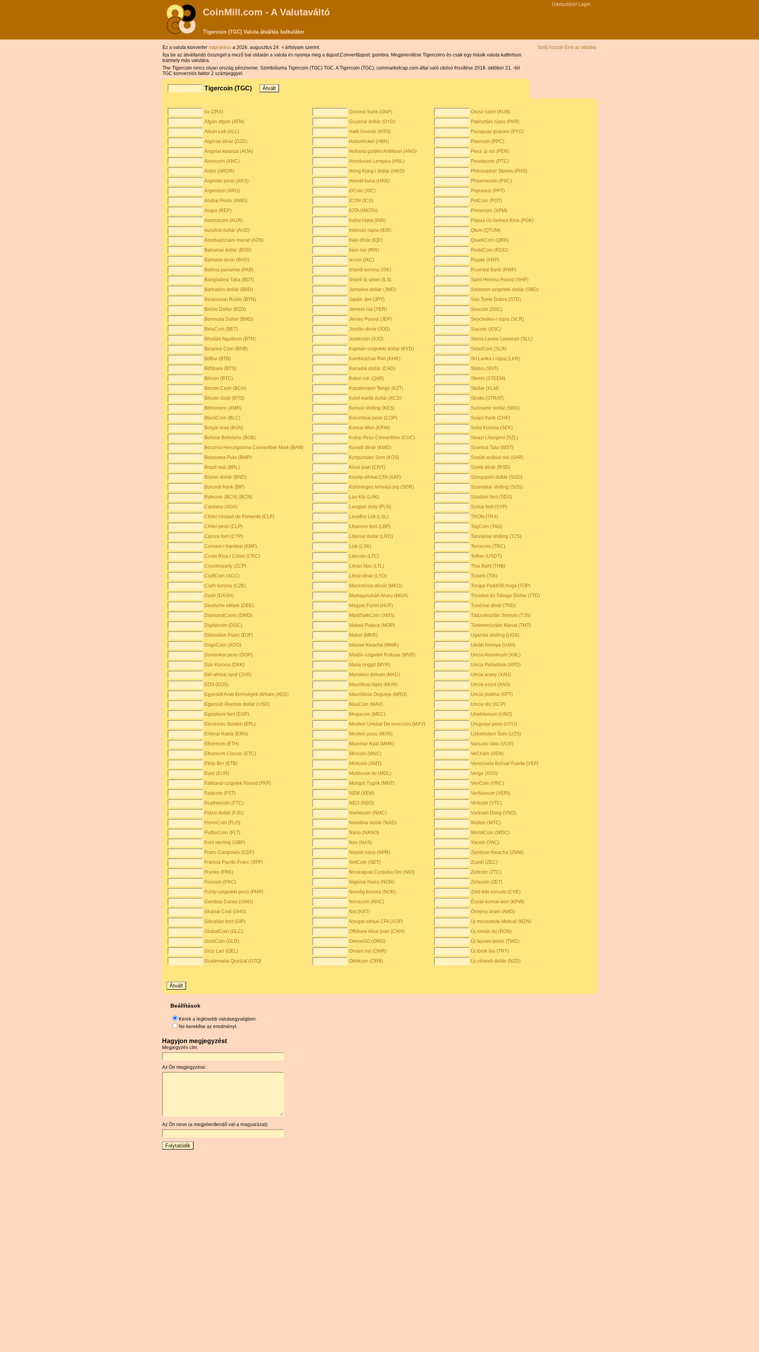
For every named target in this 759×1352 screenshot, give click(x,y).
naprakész (220, 47)
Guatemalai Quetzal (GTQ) (232, 961)
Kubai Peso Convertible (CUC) (382, 437)
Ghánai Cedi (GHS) (225, 911)
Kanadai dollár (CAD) (372, 368)
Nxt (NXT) (359, 911)
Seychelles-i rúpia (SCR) (497, 319)
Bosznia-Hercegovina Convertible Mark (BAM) (254, 447)
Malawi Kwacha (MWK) (374, 645)
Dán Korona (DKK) (224, 665)
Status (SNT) (484, 368)
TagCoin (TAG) (486, 526)
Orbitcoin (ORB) (366, 961)
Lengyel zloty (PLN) (370, 507)
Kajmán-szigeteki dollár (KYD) (381, 349)
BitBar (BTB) (217, 358)
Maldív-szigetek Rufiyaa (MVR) (382, 655)
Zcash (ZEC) (484, 862)
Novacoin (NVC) (366, 901)
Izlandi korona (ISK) (370, 270)
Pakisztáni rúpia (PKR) (495, 121)
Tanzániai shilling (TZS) (496, 536)
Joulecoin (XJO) (366, 339)
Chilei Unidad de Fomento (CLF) (239, 516)
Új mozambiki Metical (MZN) (501, 921)
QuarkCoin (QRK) (490, 240)
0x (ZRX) (213, 112)
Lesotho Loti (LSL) (369, 516)
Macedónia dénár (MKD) (375, 586)
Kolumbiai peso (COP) (373, 418)
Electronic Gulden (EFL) (230, 724)
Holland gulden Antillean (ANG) (383, 151)
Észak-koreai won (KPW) (497, 901)
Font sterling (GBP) (224, 842)
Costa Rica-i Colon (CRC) (232, 556)
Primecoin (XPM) (489, 210)
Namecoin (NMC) (368, 813)
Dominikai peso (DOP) (228, 655)
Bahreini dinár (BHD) (226, 260)
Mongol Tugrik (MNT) (372, 783)
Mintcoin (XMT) (365, 763)
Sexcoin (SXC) (486, 309)
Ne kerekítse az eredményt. (208, 1026)
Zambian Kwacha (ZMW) (497, 852)
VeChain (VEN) (487, 753)
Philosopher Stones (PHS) (499, 171)
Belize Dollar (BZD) (225, 309)
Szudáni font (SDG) (491, 497)
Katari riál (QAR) (366, 378)
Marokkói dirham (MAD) (374, 674)
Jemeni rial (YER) (368, 309)
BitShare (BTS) (220, 368)
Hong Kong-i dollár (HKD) (376, 171)
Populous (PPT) (488, 191)
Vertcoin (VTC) (486, 803)
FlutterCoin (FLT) (222, 832)
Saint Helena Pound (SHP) (500, 279)
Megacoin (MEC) (367, 714)
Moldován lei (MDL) (370, 773)
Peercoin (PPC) (487, 141)
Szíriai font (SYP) (489, 507)
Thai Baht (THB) (488, 566)
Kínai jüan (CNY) (367, 467)
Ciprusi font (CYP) (223, 536)
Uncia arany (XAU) (491, 674)
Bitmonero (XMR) (223, 408)
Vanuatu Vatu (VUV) (492, 744)
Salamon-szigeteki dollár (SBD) (504, 289)
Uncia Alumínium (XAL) (496, 655)
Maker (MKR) (363, 635)
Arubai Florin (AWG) (225, 200)
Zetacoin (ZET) (486, 882)
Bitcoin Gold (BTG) (224, 398)
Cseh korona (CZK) (225, 586)
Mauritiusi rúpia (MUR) (373, 684)
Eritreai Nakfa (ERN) (226, 734)
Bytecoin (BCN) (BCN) (228, 497)
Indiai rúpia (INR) (367, 220)
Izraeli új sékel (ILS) (370, 279)
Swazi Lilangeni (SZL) (494, 437)
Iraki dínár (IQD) (366, 240)
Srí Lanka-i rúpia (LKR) (495, 358)
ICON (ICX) (361, 200)
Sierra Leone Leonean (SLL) (501, 339)
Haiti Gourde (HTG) (370, 131)
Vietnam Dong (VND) (493, 813)
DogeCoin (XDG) (222, 645)
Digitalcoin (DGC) (223, 625)
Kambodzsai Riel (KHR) (374, 358)
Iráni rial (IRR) (364, 250)
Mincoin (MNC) (365, 753)
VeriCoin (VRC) (487, 783)
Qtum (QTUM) (485, 230)
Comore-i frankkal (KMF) (230, 546)
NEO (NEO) (361, 803)
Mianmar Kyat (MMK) (371, 744)
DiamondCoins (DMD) (228, 615)
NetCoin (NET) (365, 862)
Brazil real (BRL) (222, 467)
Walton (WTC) (486, 822)
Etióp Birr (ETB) (221, 763)
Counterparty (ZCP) (225, 566)
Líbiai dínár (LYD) (368, 576)
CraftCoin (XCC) (222, 576)
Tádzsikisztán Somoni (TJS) (501, 615)
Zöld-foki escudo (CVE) (496, 892)
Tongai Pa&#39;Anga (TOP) (501, 586)
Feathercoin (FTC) (224, 803)
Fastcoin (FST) (220, 793)
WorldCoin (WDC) (490, 832)
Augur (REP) (218, 210)
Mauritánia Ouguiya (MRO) (378, 694)
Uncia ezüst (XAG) (490, 684)
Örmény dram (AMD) (493, 911)
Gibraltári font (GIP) (224, 921)
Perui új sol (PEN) (490, 151)
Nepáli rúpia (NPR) (369, 852)
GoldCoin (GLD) (221, 941)
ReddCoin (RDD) (489, 250)
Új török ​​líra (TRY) (490, 951)
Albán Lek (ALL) (221, 131)
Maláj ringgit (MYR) (370, 665)
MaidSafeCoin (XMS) (372, 615)
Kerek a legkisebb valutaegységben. (218, 1019)
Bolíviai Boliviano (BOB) (230, 437)
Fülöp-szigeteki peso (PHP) (233, 892)
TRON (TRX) (484, 516)
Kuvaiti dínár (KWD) (370, 447)
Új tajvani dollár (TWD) (495, 941)
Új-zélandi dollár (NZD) (496, 961)
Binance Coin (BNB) (226, 349)
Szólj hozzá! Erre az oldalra (566, 47)
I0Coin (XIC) (362, 191)
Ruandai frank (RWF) (493, 270)
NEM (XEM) (361, 793)
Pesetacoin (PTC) (490, 161)
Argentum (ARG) (222, 191)
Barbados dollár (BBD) (228, 289)
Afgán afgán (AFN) (224, 121)
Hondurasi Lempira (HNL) (377, 161)
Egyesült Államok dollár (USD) (237, 704)
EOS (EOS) (216, 684)
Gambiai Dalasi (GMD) (228, 901)
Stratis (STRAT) (487, 398)
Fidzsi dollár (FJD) (224, 813)
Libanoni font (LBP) (370, 526)
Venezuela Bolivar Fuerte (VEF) (504, 763)
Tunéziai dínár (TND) (493, 605)
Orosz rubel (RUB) (490, 112)
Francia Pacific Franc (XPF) (233, 862)
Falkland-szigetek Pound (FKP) (237, 783)
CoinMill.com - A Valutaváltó (266, 12)
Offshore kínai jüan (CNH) (376, 931)
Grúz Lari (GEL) (221, 951)
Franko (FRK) (218, 872)
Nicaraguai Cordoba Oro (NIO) (382, 872)
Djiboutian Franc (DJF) (228, 635)
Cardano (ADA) (221, 507)
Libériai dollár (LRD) (371, 536)
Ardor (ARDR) (219, 171)
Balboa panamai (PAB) (228, 270)
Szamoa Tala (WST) (492, 447)
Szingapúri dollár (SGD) (496, 477)
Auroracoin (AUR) (223, 220)
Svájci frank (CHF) (490, 418)
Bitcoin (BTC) (218, 378)
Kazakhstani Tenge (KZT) (376, 388)
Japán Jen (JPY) (367, 299)
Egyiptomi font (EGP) (226, 714)
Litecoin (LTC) (364, 556)
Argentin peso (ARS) (226, 181)
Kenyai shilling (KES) (372, 408)
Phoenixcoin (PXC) (491, 181)
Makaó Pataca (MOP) (372, 625)
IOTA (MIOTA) (363, 210)
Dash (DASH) (219, 595)
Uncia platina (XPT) (492, 694)
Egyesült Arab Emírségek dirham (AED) (246, 694)
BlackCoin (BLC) (222, 418)
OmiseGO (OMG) (367, 941)
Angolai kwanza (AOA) (228, 151)
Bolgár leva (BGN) (224, 428)
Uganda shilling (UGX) (495, 635)
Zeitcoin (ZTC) (486, 872)
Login (584, 4)
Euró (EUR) (216, 773)
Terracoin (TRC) (488, 546)
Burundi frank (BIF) (224, 487)
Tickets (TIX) (484, 576)
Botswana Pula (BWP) (228, 457)
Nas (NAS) (360, 842)
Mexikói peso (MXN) (371, 734)
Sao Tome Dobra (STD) (496, 299)
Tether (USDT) (486, 556)
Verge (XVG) (484, 773)
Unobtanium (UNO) (491, 714)
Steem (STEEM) (488, 378)
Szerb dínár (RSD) (490, 467)
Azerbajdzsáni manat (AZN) (234, 240)
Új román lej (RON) (491, 931)
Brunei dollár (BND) (225, 477)
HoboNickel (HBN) (369, 141)
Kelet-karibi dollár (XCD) (375, 398)
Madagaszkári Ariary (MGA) (378, 595)
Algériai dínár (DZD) (225, 141)
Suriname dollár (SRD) (495, 408)
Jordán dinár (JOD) (369, 329)
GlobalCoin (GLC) (223, 931)
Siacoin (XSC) (486, 329)
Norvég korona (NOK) (372, 892)
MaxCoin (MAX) (366, 704)
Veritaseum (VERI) (490, 793)
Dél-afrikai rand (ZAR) (227, 674)
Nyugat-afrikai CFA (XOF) (376, 921)
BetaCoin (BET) (221, 329)
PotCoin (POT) (486, 200)
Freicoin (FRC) (220, 882)
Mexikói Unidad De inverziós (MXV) (387, 724)
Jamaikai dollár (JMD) (372, 289)
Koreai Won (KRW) (369, 428)
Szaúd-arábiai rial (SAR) (497, 457)
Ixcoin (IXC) (361, 260)
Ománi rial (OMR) (368, 951)
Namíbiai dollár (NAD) (372, 822)
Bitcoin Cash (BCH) (225, 388)
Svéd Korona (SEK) (492, 428)
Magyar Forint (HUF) (371, 605)
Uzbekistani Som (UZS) (496, 734)
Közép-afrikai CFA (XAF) (375, 477)
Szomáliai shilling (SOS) (497, 487)
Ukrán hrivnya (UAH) (493, 645)
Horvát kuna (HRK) (369, 181)
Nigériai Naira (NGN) (371, 882)
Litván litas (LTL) (366, 566)
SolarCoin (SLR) (488, 349)
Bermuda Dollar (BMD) (228, 319)
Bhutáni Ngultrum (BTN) (230, 339)
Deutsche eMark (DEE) (229, 605)
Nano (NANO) (364, 832)
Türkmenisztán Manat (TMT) (501, 625)
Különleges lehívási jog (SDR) (381, 487)
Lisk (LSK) (360, 546)
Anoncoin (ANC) (222, 161)
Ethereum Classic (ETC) (230, 753)
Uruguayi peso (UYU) (494, 724)
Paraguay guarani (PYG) (497, 131)
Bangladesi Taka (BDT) (229, 279)
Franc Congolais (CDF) (229, 852)
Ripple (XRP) (485, 260)
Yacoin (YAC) (485, 842)
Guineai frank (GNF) (370, 112)
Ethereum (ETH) (221, 744)
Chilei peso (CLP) (223, 526)
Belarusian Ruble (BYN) (230, 299)
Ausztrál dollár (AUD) (227, 230)
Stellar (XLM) (485, 388)
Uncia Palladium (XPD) (496, 665)
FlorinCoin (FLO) (222, 822)
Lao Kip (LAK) (364, 497)
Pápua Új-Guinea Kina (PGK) (502, 220)
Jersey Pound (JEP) (370, 319)
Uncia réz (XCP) (488, 704)
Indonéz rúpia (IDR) (370, 230)
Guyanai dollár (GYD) (372, 121)
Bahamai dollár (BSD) (227, 250)
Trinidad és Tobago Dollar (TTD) (505, 595)
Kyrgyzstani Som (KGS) (374, 457)
